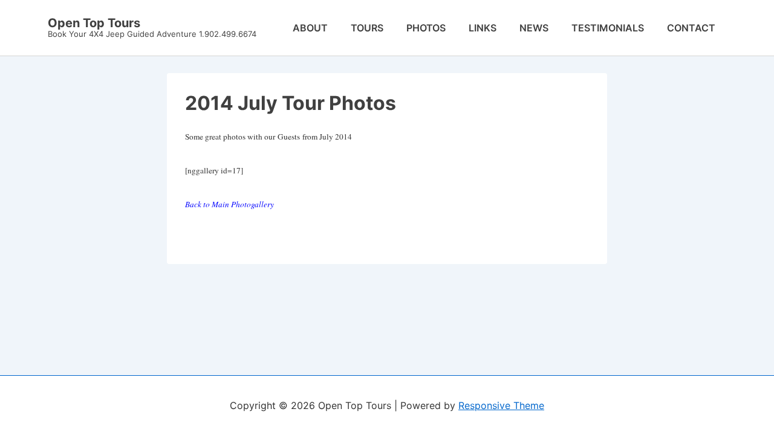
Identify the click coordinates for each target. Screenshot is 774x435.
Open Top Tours (94, 23)
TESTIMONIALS (607, 28)
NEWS (533, 28)
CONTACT (691, 28)
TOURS (367, 28)
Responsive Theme (501, 405)
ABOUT (310, 28)
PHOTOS (426, 28)
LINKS (482, 28)
